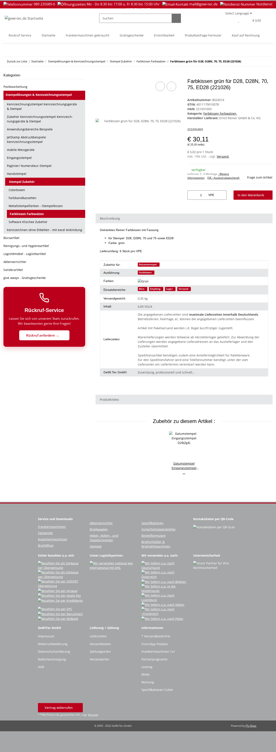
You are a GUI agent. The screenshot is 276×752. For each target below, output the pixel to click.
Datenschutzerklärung (54, 651)
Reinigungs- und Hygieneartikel (26, 246)
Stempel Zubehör (22, 182)
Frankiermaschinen (52, 527)
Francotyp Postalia (154, 644)
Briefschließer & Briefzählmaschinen (155, 544)
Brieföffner (46, 545)
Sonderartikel (13, 270)
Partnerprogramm (154, 659)
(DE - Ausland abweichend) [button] (223, 178)
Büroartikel (11, 238)
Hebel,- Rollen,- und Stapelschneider (104, 538)
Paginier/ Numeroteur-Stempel (29, 166)
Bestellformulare (153, 536)
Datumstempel (148, 264)
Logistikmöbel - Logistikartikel (24, 254)
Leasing (146, 667)
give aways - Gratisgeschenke (24, 278)
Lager (169, 288)
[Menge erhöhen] (221, 195)
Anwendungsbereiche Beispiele (30, 129)
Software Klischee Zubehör (28, 222)
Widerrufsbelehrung (52, 644)
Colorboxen (17, 190)
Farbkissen (145, 272)
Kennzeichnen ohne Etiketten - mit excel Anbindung (44, 230)
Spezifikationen (152, 523)
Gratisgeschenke (132, 35)
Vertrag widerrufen (59, 708)
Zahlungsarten (100, 651)
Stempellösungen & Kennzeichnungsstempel (39, 95)
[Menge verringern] (192, 195)
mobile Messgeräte (20, 150)
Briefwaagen (99, 529)
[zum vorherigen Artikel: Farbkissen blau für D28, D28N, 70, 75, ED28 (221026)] (258, 61)
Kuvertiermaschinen (52, 539)
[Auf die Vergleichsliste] (160, 86)
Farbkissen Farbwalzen (220, 113)
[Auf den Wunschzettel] (171, 86)
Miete (145, 674)
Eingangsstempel (19, 158)
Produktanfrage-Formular (203, 35)
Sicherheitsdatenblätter (158, 529)
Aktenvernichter (15, 262)
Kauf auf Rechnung (246, 35)
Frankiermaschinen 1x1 (158, 651)
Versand (223, 156)
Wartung (147, 682)
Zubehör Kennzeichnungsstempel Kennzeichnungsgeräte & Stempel (40, 119)
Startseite (48, 35)
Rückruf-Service (20, 35)
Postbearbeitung (15, 87)
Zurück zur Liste (17, 61)
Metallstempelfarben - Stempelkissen (36, 206)
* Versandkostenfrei (155, 636)
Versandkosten (100, 644)
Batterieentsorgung (52, 659)
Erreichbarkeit (164, 35)
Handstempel (16, 174)
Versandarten (99, 659)
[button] (229, 20)
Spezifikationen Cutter (157, 690)
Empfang (155, 288)
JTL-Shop (251, 726)
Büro (141, 288)
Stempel (96, 546)
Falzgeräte (45, 533)
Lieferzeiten (98, 636)
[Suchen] (176, 18)
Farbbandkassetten (22, 198)
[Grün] (145, 281)
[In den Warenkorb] (99, 75)
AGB (41, 667)
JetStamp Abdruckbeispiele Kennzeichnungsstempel (26, 139)
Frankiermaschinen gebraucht (87, 35)
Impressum (46, 636)
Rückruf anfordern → (43, 335)
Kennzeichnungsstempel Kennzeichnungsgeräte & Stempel (42, 106)
